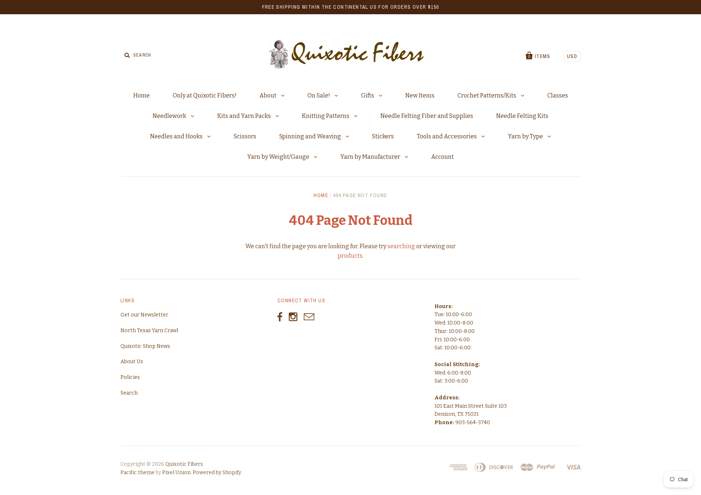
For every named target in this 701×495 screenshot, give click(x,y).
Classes (557, 95)
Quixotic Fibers (184, 464)
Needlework (170, 115)
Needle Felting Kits (522, 115)
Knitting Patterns (326, 115)
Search (129, 393)
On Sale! (319, 95)
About (268, 95)
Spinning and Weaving (310, 136)
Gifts (368, 95)
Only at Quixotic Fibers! (205, 95)
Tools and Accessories (447, 136)
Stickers (383, 136)
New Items (419, 95)
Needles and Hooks (177, 136)
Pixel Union (176, 472)
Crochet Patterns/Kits (487, 95)
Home (141, 95)
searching (401, 246)
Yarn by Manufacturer (370, 156)
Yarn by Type (526, 136)
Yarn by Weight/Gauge (278, 156)
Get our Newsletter (144, 315)
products (350, 255)
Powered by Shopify (217, 472)
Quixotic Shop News (145, 346)
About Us (131, 361)
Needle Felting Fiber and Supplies (426, 115)
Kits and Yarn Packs (244, 115)
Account (442, 156)
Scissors (245, 136)
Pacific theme (137, 472)
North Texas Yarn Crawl (149, 330)
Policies (130, 377)
